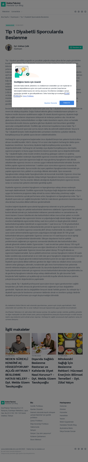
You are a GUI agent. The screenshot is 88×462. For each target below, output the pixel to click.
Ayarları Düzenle (50, 103)
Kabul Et (67, 103)
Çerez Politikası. (28, 96)
